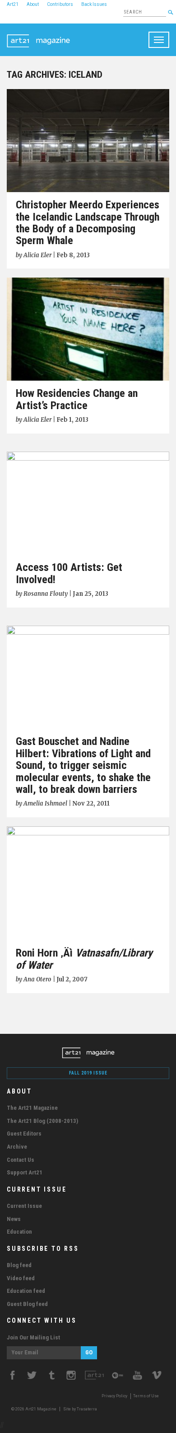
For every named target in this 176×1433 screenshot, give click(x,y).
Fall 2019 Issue (88, 1072)
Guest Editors (24, 1133)
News (14, 1219)
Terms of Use (146, 1396)
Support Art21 (24, 1172)
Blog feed (19, 1265)
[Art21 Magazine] (38, 35)
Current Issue (24, 1205)
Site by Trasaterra (80, 1409)
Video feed (21, 1278)
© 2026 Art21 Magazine (34, 1409)
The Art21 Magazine (32, 1107)
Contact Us (20, 1159)
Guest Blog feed (27, 1304)
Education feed (26, 1290)
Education (19, 1231)
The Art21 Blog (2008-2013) (42, 1120)
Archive (17, 1146)
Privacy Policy (114, 1396)
